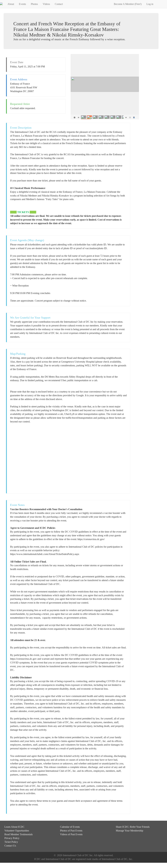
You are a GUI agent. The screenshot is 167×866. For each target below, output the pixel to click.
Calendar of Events (70, 826)
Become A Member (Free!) (128, 4)
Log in (149, 4)
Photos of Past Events (71, 830)
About (11, 4)
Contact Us (10, 845)
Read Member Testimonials (18, 834)
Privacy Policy (11, 838)
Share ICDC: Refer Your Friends (133, 826)
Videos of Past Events (71, 834)
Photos (34, 4)
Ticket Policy (11, 841)
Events (22, 4)
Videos (46, 4)
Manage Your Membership (129, 830)
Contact (59, 4)
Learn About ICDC (14, 826)
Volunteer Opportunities (16, 830)
